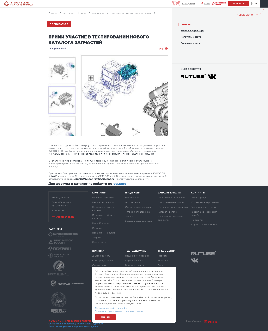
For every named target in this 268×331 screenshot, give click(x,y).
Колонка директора (192, 31)
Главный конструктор (203, 207)
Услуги (129, 216)
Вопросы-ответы (134, 265)
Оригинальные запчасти (172, 197)
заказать (238, 4)
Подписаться (59, 24)
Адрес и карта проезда (204, 224)
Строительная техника (138, 207)
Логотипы (163, 260)
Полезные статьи (190, 43)
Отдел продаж (199, 197)
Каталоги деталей (168, 212)
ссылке (119, 183)
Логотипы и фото (191, 37)
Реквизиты (197, 220)
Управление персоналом (205, 202)
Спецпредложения (102, 260)
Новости (186, 24)
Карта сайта (99, 242)
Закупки (96, 237)
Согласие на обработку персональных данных (75, 324)
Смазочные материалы (171, 202)
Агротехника (132, 202)
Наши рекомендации (137, 256)
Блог (160, 265)
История (97, 228)
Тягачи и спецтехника (137, 212)
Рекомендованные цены (138, 221)
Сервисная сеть (134, 260)
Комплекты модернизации (173, 207)
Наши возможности (103, 202)
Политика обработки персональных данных (74, 327)
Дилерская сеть (101, 256)
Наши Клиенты (100, 223)
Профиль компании (103, 197)
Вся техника (132, 197)
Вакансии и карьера (103, 233)
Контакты (58, 210)
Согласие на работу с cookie (111, 308)
